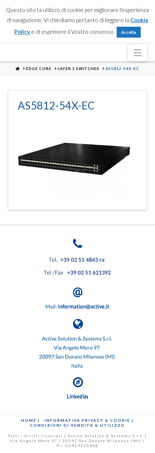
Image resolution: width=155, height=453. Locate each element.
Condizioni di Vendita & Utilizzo (77, 425)
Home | (30, 420)
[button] (137, 52)
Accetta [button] (128, 32)
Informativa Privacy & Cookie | (89, 420)
